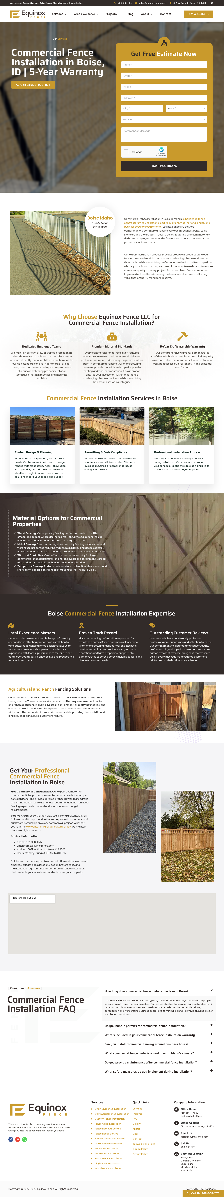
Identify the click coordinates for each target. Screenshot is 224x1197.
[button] (159, 991)
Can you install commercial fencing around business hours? (146, 1044)
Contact (165, 14)
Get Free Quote (164, 166)
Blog (130, 14)
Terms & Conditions (144, 1143)
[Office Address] (176, 1123)
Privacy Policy (140, 1154)
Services (57, 14)
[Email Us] (176, 1133)
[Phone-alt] (24, 1139)
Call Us (185, 1143)
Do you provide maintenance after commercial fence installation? (151, 1062)
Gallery (136, 1123)
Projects (111, 14)
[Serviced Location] (176, 1154)
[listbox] (164, 119)
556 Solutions (208, 1189)
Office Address (190, 1123)
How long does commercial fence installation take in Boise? (146, 991)
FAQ (135, 1118)
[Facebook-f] (10, 1139)
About (145, 14)
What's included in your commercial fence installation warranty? (150, 1035)
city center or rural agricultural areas (48, 826)
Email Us (186, 1133)
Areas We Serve (84, 14)
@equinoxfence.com (197, 1136)
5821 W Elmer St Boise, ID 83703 (197, 1126)
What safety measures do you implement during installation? (148, 1071)
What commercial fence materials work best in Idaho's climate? (149, 1053)
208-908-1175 (188, 1147)
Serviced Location (192, 1154)
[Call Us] (176, 1144)
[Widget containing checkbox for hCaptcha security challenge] (144, 152)
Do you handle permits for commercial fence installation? (145, 1025)
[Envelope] (17, 1139)
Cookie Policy (140, 1149)
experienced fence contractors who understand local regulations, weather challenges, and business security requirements (167, 222)
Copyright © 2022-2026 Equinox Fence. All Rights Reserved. (43, 1189)
